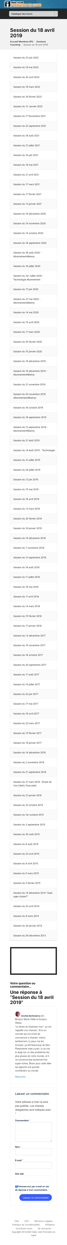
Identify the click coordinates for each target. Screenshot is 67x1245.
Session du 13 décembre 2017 (29, 635)
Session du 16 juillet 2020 (26, 266)
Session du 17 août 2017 (26, 674)
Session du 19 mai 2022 (26, 67)
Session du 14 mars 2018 (26, 606)
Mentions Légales (43, 1221)
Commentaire (22, 1120)
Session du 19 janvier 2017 (27, 742)
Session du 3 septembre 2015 (29, 824)
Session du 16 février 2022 (27, 96)
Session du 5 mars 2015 (26, 873)
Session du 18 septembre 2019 (29, 417)
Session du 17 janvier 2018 (27, 625)
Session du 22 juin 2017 (25, 694)
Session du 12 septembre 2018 (29, 557)
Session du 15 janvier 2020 (27, 351)
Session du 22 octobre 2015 (28, 805)
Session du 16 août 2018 (26, 567)
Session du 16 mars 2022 (26, 86)
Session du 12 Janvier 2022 (27, 106)
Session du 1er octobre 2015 (28, 814)
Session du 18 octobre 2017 (28, 655)
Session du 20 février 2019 (27, 518)
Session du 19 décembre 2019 (29, 361)
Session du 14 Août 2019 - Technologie (34, 450)
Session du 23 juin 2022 (26, 57)
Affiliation (50, 1224)
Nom (18, 1146)
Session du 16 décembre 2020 (29, 213)
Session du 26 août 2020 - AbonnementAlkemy (27, 254)
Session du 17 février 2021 (27, 194)
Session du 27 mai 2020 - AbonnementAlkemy (26, 301)
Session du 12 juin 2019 (25, 479)
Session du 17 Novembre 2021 (29, 116)
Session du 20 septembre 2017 (29, 664)
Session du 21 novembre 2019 (29, 384)
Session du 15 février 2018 (27, 616)
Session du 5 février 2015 (26, 883)
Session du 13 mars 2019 (26, 508)
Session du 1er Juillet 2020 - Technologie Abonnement (28, 277)
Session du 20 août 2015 (26, 834)
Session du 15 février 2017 (27, 733)
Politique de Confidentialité (26, 1224)
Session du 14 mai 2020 (26, 312)
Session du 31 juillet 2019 (26, 460)
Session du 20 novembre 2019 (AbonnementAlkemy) (29, 396)
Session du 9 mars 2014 (26, 916)
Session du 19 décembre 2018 (29, 538)
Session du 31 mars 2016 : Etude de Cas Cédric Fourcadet (32, 783)
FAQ (17, 1221)
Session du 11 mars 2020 (26, 331)
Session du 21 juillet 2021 (26, 145)
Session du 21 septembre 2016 (29, 772)
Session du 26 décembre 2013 (29, 935)
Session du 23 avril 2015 (26, 853)
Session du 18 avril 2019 (35, 44)
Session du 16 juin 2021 (25, 155)
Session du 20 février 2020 (27, 341)
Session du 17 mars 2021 (26, 184)
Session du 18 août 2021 (26, 135)
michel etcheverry (30, 1015)
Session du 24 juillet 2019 (26, 469)
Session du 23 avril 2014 (26, 906)
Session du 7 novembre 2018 (28, 547)
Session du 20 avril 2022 (26, 77)
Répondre (20, 1076)
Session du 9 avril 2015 (25, 863)
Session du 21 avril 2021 (26, 174)
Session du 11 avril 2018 (26, 596)
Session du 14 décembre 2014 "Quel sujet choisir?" (32, 894)
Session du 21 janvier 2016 (27, 795)
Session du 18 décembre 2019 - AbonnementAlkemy (30, 373)
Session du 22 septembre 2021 (29, 125)
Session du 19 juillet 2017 (26, 684)
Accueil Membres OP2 (21, 41)
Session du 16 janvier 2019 (27, 528)
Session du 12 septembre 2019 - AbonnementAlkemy (30, 429)
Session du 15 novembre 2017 (29, 645)
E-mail (19, 1160)
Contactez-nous (24, 1228)
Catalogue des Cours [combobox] (21, 14)
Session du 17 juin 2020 (25, 289)
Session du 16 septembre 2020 (30, 242)
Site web (19, 1173)
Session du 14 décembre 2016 (29, 752)
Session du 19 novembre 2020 (29, 223)
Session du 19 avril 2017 (26, 713)
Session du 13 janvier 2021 (27, 203)
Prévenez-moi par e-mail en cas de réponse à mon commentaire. (32, 1188)
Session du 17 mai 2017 (25, 703)
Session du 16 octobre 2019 (28, 407)
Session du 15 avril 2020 (26, 322)
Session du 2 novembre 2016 (28, 762)
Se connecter (44, 1228)
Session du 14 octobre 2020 (28, 233)
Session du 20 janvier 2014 (27, 925)
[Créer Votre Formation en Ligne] (33, 4)
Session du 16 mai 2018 (26, 586)
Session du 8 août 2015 (25, 844)
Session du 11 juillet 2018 (26, 577)
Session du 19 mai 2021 (25, 164)
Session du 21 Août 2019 (26, 440)
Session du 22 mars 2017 (26, 723)
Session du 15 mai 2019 (26, 489)
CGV (26, 1221)
